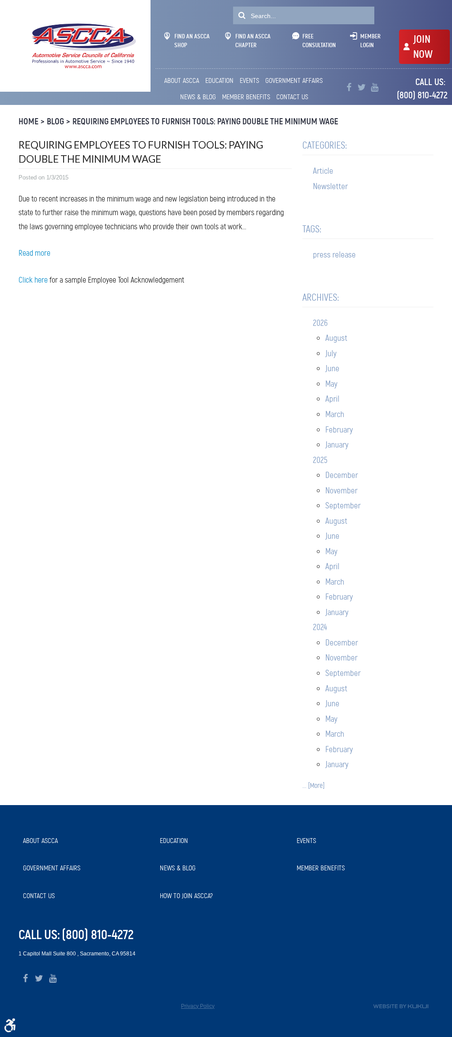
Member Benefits (246, 97)
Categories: (324, 145)
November (341, 490)
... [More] (313, 785)
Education (219, 80)
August (336, 338)
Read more (34, 253)
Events (249, 80)
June (332, 368)
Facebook (348, 87)
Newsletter (330, 186)
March (334, 414)
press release (334, 255)
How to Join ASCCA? (186, 896)
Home (28, 121)
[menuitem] (182, 81)
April (332, 399)
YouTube (374, 87)
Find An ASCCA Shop (192, 40)
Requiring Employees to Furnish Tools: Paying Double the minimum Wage (205, 121)
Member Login (370, 40)
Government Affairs (294, 80)
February (339, 430)
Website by (401, 1006)
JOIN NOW (423, 47)
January (336, 445)
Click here (33, 280)
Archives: (320, 297)
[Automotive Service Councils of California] (83, 46)
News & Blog (198, 97)
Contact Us (292, 97)
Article (323, 171)
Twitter (361, 87)
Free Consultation (319, 40)
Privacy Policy (198, 1006)
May (331, 384)
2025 (320, 460)
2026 (320, 323)
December (341, 475)
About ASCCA (181, 80)
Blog (55, 121)
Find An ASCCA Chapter (253, 40)
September (343, 505)
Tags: (311, 229)
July (330, 353)
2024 (320, 627)
